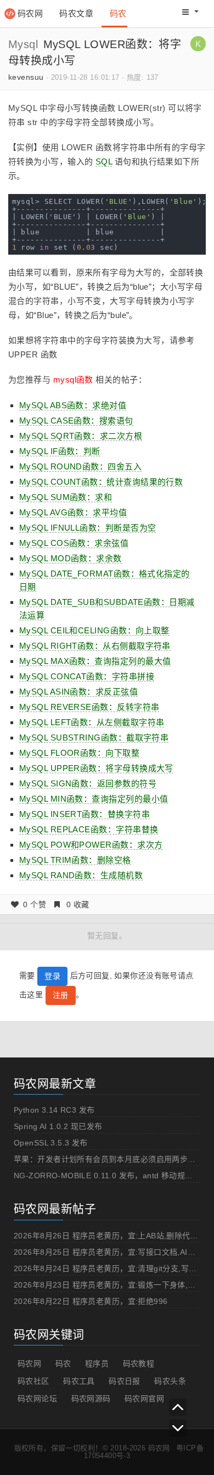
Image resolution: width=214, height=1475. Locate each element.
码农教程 (139, 1363)
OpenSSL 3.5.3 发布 (51, 1142)
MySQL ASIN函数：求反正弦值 (78, 691)
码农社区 (127, 13)
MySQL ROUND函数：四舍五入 (80, 466)
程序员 (97, 1363)
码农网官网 (144, 1398)
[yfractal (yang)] (198, 43)
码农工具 (79, 1381)
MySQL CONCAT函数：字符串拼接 (86, 676)
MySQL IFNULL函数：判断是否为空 (87, 527)
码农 (63, 1363)
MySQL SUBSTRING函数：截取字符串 (93, 737)
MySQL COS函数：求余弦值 (73, 543)
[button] (190, 12)
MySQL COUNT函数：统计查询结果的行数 (101, 481)
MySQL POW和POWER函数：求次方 (90, 844)
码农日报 (124, 1381)
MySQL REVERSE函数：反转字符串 (89, 707)
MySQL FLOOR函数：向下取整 (79, 752)
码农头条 (170, 1381)
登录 (52, 976)
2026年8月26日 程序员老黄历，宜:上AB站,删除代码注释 (114, 1235)
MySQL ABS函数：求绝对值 (72, 405)
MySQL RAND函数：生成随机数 (81, 875)
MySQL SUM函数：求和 (65, 497)
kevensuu (25, 77)
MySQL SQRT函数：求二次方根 (80, 435)
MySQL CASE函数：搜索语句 (76, 420)
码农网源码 (91, 1398)
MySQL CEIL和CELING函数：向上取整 (94, 630)
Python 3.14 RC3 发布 (54, 1110)
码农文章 (76, 13)
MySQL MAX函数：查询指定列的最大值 (95, 661)
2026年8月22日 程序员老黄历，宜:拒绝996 (91, 1301)
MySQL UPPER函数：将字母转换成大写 (96, 768)
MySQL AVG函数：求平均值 (73, 512)
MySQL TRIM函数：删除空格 (75, 860)
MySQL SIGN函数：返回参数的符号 (87, 783)
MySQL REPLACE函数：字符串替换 (88, 829)
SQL (103, 161)
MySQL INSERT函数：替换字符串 (84, 814)
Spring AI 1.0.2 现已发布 (58, 1126)
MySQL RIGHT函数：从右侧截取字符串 (95, 645)
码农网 (30, 13)
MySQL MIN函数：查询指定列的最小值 (93, 798)
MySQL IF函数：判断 (59, 451)
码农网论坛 (37, 1398)
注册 (61, 995)
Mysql (23, 44)
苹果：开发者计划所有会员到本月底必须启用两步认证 (109, 1159)
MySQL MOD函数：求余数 (70, 558)
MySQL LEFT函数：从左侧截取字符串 (91, 722)
